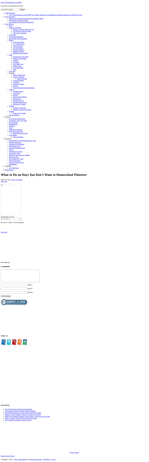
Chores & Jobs (13, 157)
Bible (10, 26)
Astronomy (16, 93)
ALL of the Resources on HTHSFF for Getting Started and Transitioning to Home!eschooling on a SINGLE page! (45, 15)
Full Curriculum (10, 17)
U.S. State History (19, 44)
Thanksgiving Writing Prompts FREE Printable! (20, 411)
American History (18, 42)
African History (18, 46)
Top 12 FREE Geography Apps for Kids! (18, 420)
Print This (4, 181)
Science (11, 89)
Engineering (17, 99)
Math (10, 55)
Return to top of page (7, 456)
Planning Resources (15, 142)
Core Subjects (9, 24)
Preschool (12, 71)
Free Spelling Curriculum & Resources (21, 22)
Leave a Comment (16, 180)
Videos (11, 150)
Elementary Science (19, 104)
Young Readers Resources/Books (23, 88)
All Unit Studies (18, 137)
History (11, 40)
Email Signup (9, 170)
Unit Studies (13, 135)
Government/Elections (16, 37)
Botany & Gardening (19, 97)
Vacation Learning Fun (16, 162)
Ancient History (18, 48)
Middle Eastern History (20, 53)
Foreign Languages (15, 28)
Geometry (16, 62)
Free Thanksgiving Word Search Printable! (18, 409)
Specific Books (22, 79)
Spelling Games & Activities (22, 110)
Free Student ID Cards (16, 159)
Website (30, 292)
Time (14, 69)
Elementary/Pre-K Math (20, 57)
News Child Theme (20, 459)
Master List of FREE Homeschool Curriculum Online (26, 18)
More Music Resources (20, 133)
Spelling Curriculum (19, 108)
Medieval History (18, 51)
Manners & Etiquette (15, 130)
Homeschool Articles (15, 151)
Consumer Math (18, 68)
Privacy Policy (74, 452)
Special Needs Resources (17, 148)
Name (30, 285)
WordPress (46, 459)
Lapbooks (16, 82)
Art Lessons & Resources (17, 119)
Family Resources (14, 161)
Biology (15, 95)
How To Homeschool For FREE (11, 2)
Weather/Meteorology (20, 102)
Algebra (15, 60)
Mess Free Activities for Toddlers (19, 155)
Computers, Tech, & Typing (18, 120)
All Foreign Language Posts (22, 31)
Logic (11, 128)
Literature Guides (18, 84)
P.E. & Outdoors (14, 115)
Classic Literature (18, 77)
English (11, 111)
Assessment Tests (14, 153)
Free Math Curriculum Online (18, 20)
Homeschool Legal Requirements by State (22, 140)
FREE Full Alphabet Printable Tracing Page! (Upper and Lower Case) (27, 416)
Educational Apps (14, 146)
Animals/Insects (18, 91)
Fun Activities (13, 122)
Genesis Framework (35, 459)
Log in (53, 459)
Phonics (15, 86)
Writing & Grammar (19, 113)
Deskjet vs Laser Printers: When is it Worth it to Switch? (23, 415)
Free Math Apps (18, 64)
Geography (12, 35)
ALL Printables (14, 168)
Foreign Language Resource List (23, 29)
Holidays (12, 126)
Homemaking (13, 124)
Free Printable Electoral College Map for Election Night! (23, 413)
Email (29, 288)
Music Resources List (16, 131)
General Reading (18, 80)
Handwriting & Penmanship (18, 38)
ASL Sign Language (19, 33)
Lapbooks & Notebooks (16, 144)
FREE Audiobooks (19, 75)
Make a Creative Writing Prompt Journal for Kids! (21, 418)
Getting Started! (10, 13)
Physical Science (18, 100)
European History (18, 49)
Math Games (17, 66)
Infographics (13, 164)
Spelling (11, 106)
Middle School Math (19, 59)
